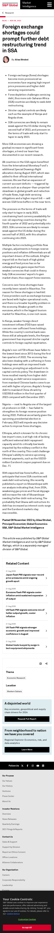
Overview (6, 814)
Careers (6, 875)
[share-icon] (46, 663)
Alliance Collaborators (12, 862)
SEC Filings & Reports (12, 829)
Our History (7, 786)
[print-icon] (40, 663)
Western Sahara (14, 691)
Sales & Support (9, 842)
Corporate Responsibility (13, 880)
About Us (6, 801)
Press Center (8, 796)
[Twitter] (22, 765)
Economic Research (16, 678)
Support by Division (11, 847)
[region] (27, 912)
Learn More (27, 749)
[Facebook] (27, 765)
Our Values (7, 781)
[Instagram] (32, 765)
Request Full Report (27, 719)
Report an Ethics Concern (13, 852)
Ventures (6, 791)
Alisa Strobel (22, 59)
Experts (5, 890)
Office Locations (9, 857)
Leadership (7, 885)
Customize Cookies (27, 919)
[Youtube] (38, 765)
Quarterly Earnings (10, 824)
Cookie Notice (13, 913)
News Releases (9, 819)
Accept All (27, 927)
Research (9, 13)
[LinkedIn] (43, 765)
